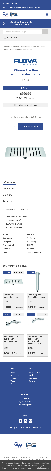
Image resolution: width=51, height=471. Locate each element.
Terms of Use (25, 428)
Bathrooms (15, 375)
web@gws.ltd (26, 405)
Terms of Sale (36, 428)
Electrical (14, 378)
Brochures (32, 375)
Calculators (33, 378)
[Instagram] (30, 421)
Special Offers (34, 372)
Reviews (32, 381)
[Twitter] (25, 421)
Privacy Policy (14, 428)
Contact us (25, 399)
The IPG (33, 457)
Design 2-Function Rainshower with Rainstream (11, 338)
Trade (13, 381)
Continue (32, 468)
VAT (15, 38)
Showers (6, 47)
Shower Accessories (21, 47)
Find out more (43, 468)
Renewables (15, 384)
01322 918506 (12, 3)
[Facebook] (20, 421)
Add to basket (30, 126)
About (13, 372)
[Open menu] (47, 14)
